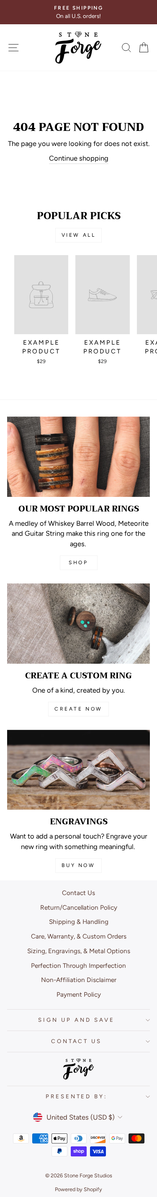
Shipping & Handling (78, 922)
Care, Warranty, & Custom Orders (78, 936)
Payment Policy (79, 994)
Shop (78, 562)
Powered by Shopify (78, 1189)
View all (79, 235)
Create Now (78, 709)
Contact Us (78, 893)
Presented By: (77, 1096)
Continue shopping (78, 158)
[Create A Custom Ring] (78, 623)
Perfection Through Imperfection (78, 965)
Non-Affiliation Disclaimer (78, 980)
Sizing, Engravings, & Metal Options (78, 951)
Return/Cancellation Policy (78, 907)
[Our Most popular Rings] (78, 457)
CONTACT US (76, 1041)
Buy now (78, 865)
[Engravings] (78, 770)
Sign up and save (76, 1019)
